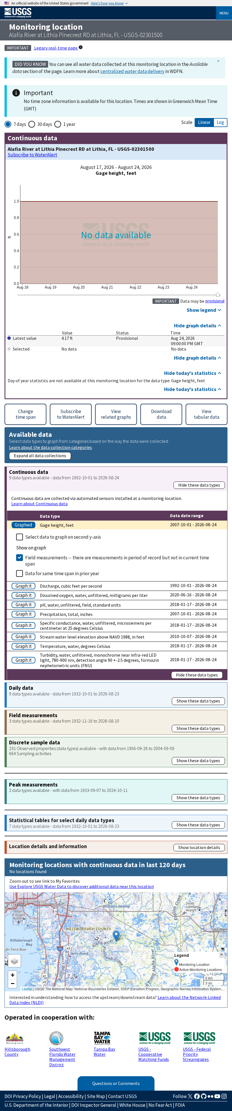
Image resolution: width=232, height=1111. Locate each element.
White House (132, 1105)
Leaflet (27, 988)
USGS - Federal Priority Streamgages (197, 1054)
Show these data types (198, 701)
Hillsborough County (17, 1051)
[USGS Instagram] (224, 1098)
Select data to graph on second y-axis (63, 537)
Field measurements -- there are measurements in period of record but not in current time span (117, 561)
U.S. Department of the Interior (36, 1105)
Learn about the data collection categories (50, 447)
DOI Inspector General (93, 1105)
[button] (116, 936)
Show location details (199, 847)
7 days (20, 124)
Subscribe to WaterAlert (32, 155)
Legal (49, 1096)
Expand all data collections (40, 455)
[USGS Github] (203, 1098)
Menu (224, 13)
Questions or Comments (116, 1083)
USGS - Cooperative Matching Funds (153, 1054)
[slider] (217, 294)
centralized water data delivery (132, 71)
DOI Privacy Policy (23, 1096)
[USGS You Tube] (217, 1098)
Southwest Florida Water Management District (62, 1056)
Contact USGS (122, 1096)
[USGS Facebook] (197, 1098)
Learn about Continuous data (39, 503)
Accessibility (71, 1096)
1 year (69, 124)
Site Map (96, 1096)
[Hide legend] (221, 955)
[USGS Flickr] (210, 1098)
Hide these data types (199, 485)
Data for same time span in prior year (62, 573)
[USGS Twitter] (190, 1098)
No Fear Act (160, 1105)
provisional (214, 301)
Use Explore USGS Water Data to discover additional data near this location (81, 886)
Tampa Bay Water (104, 1051)
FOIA (180, 1105)
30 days (44, 124)
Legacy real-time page (55, 48)
